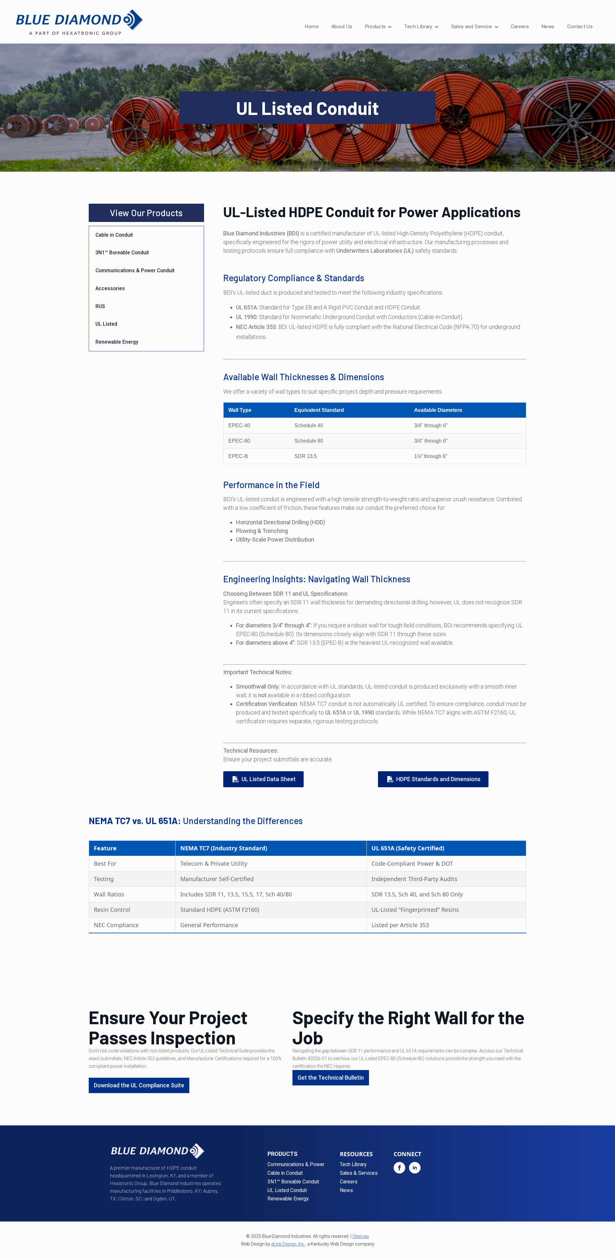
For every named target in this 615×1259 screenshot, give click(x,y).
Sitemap (360, 1236)
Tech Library (418, 26)
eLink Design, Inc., (288, 1244)
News (548, 26)
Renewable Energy (116, 342)
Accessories (110, 288)
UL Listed (106, 324)
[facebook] (399, 1167)
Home (311, 26)
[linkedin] (415, 1167)
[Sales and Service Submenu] (498, 27)
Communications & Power (295, 1164)
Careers (520, 26)
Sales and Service (471, 26)
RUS (100, 306)
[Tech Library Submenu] (438, 27)
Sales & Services (359, 1173)
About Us (342, 26)
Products (375, 26)
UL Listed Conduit (287, 1190)
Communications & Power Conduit (135, 270)
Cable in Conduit (114, 235)
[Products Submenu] (392, 27)
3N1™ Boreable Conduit (122, 252)
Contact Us (580, 26)
